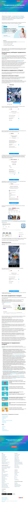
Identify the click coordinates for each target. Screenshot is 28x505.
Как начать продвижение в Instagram (8, 44)
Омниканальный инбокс (4, 484)
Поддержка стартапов (17, 486)
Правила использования (4, 497)
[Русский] (24, 1)
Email (2, 453)
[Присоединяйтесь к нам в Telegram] (20, 497)
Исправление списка (4, 456)
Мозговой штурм (4, 429)
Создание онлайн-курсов (5, 471)
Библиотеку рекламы (8, 302)
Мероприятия (16, 471)
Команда (3, 490)
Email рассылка (3, 454)
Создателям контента (4, 468)
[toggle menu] (25, 1)
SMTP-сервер (3, 455)
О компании (4, 489)
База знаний (16, 473)
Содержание (4, 40)
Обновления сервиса (4, 492)
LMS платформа (3, 472)
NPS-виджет (3, 482)
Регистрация (14, 446)
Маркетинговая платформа (5, 485)
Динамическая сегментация (5, 486)
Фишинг (3, 428)
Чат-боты (16, 453)
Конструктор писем (4, 457)
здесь (19, 78)
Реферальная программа (17, 484)
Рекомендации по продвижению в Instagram (9, 45)
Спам (3, 427)
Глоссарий (16, 474)
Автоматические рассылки (5, 459)
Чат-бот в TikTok (16, 456)
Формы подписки (4, 458)
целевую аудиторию (20, 61)
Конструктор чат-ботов (17, 454)
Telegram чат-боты (17, 458)
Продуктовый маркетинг (5, 430)
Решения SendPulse (5, 465)
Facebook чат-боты (17, 457)
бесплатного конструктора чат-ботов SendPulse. (18, 355)
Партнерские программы (19, 481)
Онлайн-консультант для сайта (5, 483)
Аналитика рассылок (4, 460)
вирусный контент (9, 374)
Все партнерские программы (18, 485)
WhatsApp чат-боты (17, 459)
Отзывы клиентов (4, 491)
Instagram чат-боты (17, 455)
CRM (2, 473)
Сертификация (16, 483)
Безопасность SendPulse (4, 498)
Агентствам (16, 482)
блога (7, 322)
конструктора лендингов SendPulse (7, 370)
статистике (3, 56)
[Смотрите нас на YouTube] (19, 497)
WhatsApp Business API (17, 460)
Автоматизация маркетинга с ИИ (5, 487)
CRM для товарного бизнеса (5, 474)
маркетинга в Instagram (19, 16)
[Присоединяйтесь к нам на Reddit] (22, 497)
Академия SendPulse (17, 472)
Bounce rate (3, 426)
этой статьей (14, 378)
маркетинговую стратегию (20, 376)
